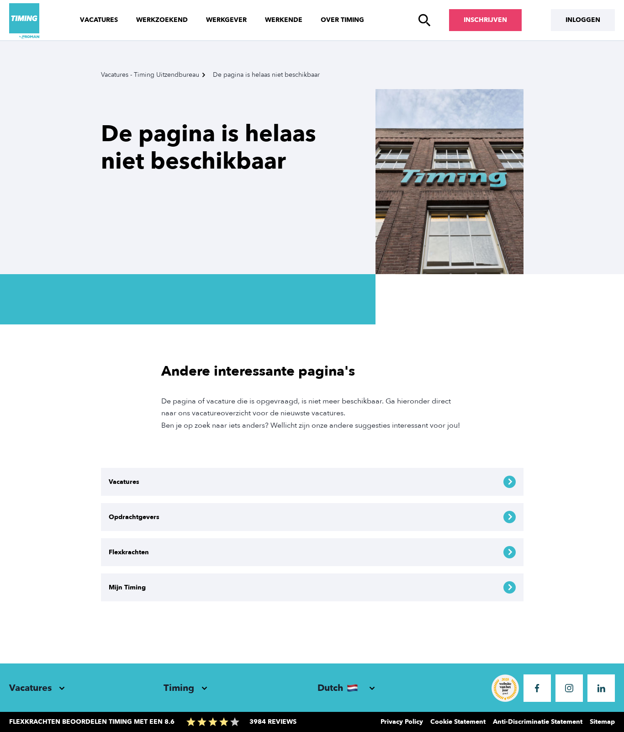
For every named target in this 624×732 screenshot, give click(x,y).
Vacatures (99, 20)
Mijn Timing (127, 587)
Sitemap (602, 721)
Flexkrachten (129, 552)
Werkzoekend (162, 20)
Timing (179, 688)
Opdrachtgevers (134, 517)
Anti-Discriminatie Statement (537, 721)
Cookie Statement (458, 721)
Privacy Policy (402, 721)
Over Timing (342, 20)
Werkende (283, 20)
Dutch (330, 688)
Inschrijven (485, 20)
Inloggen (583, 20)
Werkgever (226, 20)
